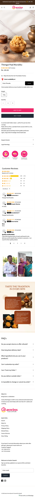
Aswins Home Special (8, 493)
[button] (5, 68)
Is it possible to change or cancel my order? (15, 382)
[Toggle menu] (2, 7)
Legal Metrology (5, 144)
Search (3, 420)
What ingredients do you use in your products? (13, 357)
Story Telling (4, 436)
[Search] (5, 7)
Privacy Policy (5, 425)
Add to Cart (17, 110)
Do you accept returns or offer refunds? (14, 344)
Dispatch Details (5, 140)
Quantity (3, 99)
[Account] (29, 7)
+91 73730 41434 (5, 451)
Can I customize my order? (10, 364)
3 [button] (17, 243)
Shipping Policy (5, 428)
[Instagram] (5, 481)
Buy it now (17, 116)
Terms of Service (5, 433)
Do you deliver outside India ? (11, 376)
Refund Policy (4, 431)
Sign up (5, 475)
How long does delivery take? (11, 350)
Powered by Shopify (18, 493)
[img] (11, 193)
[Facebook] (2, 481)
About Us (3, 423)
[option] (17, 36)
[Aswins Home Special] (17, 7)
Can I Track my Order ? (8, 370)
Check (29, 83)
